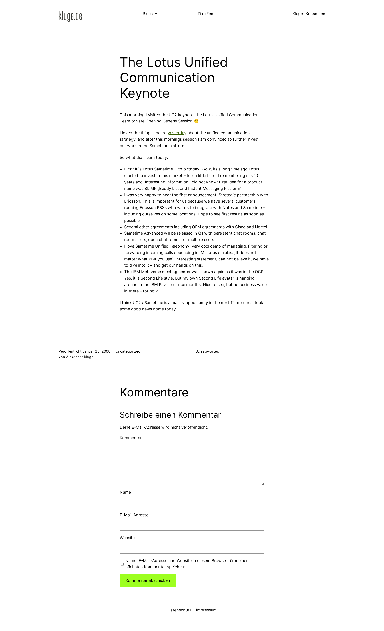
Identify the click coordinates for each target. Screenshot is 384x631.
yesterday (177, 132)
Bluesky (150, 13)
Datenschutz (180, 610)
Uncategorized (128, 351)
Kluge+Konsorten (308, 13)
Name (125, 492)
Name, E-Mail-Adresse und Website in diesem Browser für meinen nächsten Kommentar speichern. (187, 563)
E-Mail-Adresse (134, 515)
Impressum (206, 610)
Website (127, 537)
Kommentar (131, 437)
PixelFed (205, 13)
